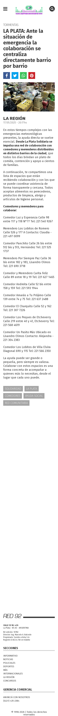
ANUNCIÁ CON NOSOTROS (16, 697)
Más (5, 670)
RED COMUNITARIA (16, 403)
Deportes (8, 666)
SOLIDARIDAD (13, 388)
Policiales (9, 663)
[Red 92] (29, 9)
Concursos (9, 680)
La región (9, 677)
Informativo (10, 655)
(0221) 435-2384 (11, 700)
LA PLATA (31, 388)
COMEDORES (12, 396)
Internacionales (13, 673)
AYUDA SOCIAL (34, 396)
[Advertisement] (29, 440)
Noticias (8, 659)
